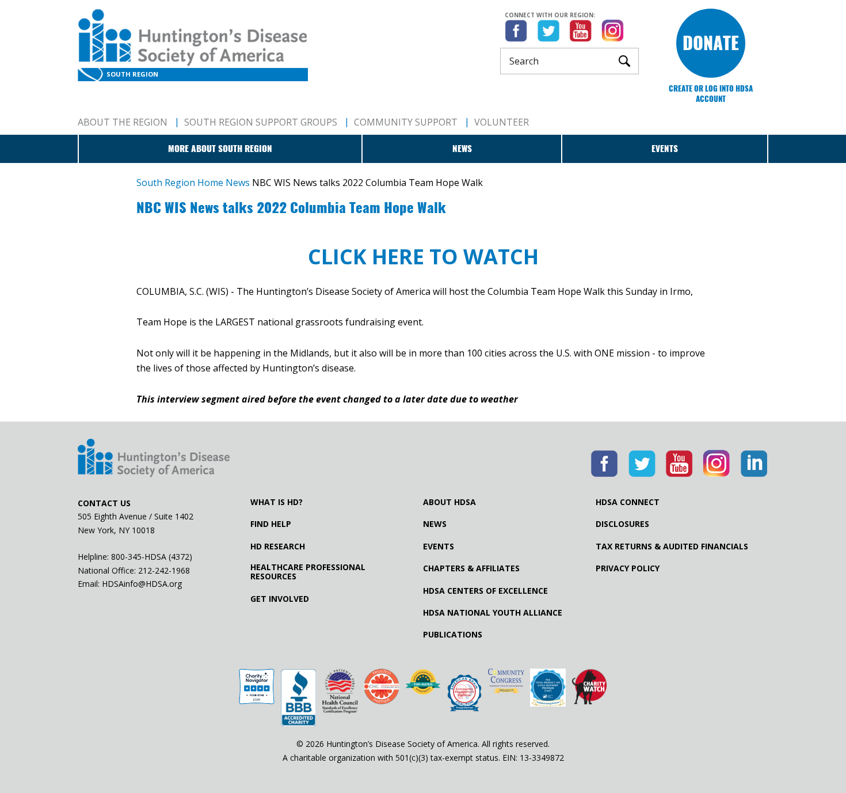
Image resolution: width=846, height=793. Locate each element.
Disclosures (622, 524)
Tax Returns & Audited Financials (672, 546)
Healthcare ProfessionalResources (307, 572)
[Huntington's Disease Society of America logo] (154, 459)
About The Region (122, 122)
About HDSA (449, 502)
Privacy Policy (628, 568)
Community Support (406, 122)
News (462, 148)
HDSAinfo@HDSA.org (142, 583)
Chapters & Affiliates (471, 568)
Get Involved (279, 599)
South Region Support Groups (260, 122)
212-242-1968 (164, 570)
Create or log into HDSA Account (711, 94)
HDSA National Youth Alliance (492, 612)
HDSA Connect (628, 502)
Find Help (270, 524)
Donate (711, 43)
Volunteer (501, 122)
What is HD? (276, 502)
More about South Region (220, 148)
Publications (452, 634)
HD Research (277, 546)
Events (664, 148)
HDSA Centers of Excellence (485, 590)
